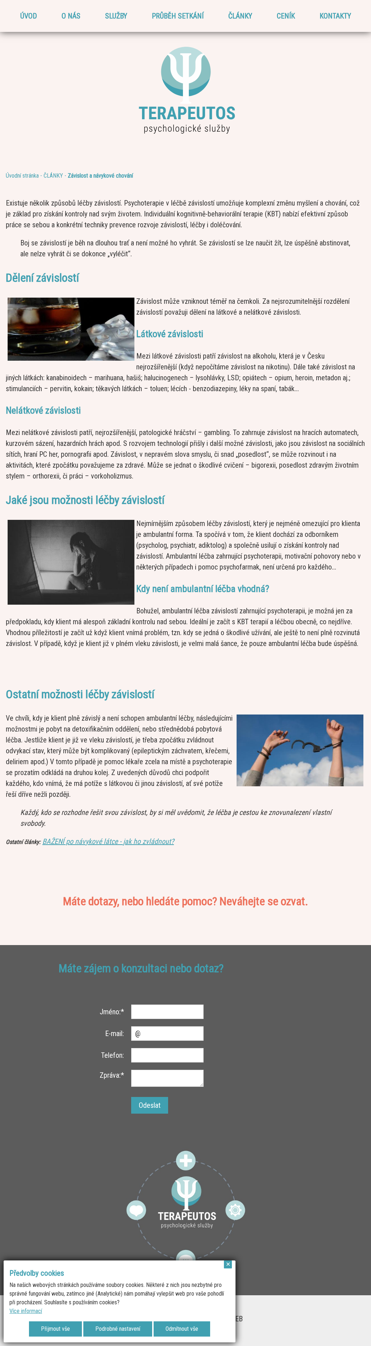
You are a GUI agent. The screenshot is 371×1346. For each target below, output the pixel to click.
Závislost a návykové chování (100, 175)
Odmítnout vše (182, 1328)
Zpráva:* (112, 1075)
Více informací (25, 1311)
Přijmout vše (55, 1328)
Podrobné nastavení (117, 1328)
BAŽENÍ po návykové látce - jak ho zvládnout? (108, 841)
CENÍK (286, 16)
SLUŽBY (116, 16)
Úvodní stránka (22, 175)
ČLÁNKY (240, 16)
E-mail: (114, 1033)
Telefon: (112, 1055)
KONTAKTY (335, 16)
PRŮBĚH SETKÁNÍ (178, 16)
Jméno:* (112, 1011)
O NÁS (71, 16)
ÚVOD (28, 16)
